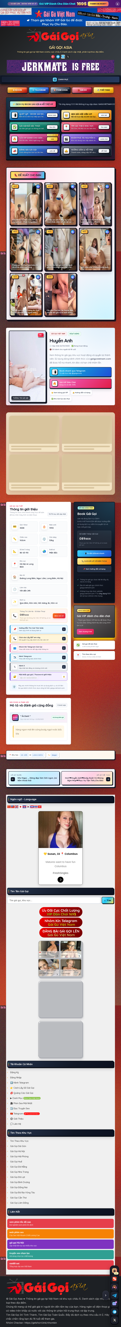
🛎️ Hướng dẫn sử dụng (81, 393)
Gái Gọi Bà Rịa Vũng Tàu (22, 1192)
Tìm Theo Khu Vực (19, 1141)
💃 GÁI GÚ (82, 90)
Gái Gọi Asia (60, 47)
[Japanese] (21, 806)
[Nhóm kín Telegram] (114, 1312)
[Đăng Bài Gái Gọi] (60, 932)
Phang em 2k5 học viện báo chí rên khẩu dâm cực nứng (25, 266)
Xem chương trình (85, 632)
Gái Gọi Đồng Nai (18, 1187)
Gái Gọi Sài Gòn (18, 1146)
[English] (17, 806)
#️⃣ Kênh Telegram (19, 1082)
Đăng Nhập (16, 1077)
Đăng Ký (14, 1072)
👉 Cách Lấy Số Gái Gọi (22, 1087)
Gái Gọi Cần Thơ (18, 1197)
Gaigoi (54, 755)
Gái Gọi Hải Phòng (19, 1156)
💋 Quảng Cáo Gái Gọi (21, 1093)
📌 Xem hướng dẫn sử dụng (94, 569)
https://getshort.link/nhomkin (40, 1322)
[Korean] (28, 806)
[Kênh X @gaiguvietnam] (114, 1320)
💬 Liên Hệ (15, 1123)
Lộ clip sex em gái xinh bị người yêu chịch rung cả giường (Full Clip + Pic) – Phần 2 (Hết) (59, 266)
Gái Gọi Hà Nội (17, 1151)
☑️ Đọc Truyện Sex (20, 1108)
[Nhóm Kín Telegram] (63, 57)
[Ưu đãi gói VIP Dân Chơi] (60, 911)
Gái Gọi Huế (16, 1161)
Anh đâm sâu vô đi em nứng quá (94, 267)
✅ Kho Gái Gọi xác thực (60, 399)
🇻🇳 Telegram (24, 1113)
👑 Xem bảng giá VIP (59, 393)
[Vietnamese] (40, 806)
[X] (68, 57)
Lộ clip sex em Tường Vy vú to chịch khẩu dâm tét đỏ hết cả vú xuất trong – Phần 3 (60, 221)
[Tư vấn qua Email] (114, 1303)
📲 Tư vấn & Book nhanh (94, 553)
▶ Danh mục (25, 1098)
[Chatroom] (114, 1279)
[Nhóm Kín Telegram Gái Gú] (60, 922)
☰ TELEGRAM (39, 90)
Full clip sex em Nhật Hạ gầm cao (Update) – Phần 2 (93, 221)
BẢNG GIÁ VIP (59, 616)
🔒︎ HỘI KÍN (17, 90)
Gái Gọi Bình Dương (20, 1182)
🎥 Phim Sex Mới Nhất (21, 1103)
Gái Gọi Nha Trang (19, 1171)
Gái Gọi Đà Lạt (17, 1177)
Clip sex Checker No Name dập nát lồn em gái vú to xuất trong (60, 311)
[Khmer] (24, 806)
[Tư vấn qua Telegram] (114, 1295)
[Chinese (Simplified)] (9, 806)
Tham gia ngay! (98, 4)
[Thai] (36, 806)
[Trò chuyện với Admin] (114, 1287)
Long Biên (38, 755)
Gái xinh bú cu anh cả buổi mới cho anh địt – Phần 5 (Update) (24, 221)
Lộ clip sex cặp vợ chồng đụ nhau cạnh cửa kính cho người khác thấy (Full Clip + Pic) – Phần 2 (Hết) (26, 311)
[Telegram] (58, 57)
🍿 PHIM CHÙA (61, 90)
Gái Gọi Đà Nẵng (18, 1166)
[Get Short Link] (53, 57)
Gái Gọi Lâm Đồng (19, 1202)
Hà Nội (24, 755)
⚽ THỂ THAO (103, 90)
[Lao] (32, 806)
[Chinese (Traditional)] (13, 806)
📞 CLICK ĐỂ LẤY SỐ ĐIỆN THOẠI (94, 561)
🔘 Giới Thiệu (16, 1118)
